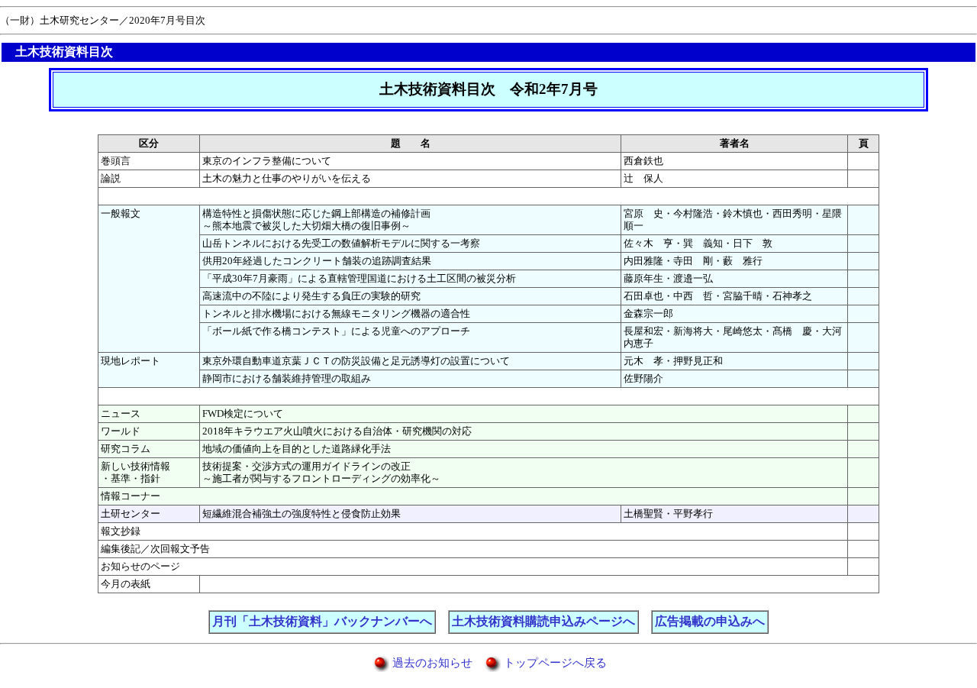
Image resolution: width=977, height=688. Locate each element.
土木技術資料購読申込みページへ (543, 621)
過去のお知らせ (432, 662)
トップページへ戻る (555, 662)
